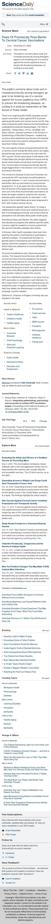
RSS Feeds (11, 834)
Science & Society (12, 352)
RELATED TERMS (35, 303)
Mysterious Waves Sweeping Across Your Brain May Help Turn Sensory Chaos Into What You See (26, 768)
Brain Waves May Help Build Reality (20, 660)
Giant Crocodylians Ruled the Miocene (21, 644)
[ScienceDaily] (18, 4)
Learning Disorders (12, 703)
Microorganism (38, 330)
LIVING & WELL (7, 716)
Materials (6, 382)
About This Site (10, 890)
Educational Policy (15, 361)
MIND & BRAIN (7, 699)
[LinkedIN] (27, 73)
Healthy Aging (13, 323)
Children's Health (14, 318)
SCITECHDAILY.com (19, 588)
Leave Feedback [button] (13, 878)
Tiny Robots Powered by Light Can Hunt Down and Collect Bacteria (26, 745)
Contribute (30, 890)
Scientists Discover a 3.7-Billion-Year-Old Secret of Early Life (24, 619)
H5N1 (34, 317)
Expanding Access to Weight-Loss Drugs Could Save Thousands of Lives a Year (24, 482)
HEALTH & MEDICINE (9, 683)
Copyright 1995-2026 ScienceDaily (20, 897)
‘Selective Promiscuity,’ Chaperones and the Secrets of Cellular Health (22, 545)
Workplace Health (11, 687)
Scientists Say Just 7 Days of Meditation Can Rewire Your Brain (23, 791)
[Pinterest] (23, 73)
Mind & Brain (9, 328)
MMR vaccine (38, 321)
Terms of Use (41, 893)
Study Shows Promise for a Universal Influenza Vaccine (24, 525)
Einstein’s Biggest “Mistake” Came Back (21, 667)
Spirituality (8, 711)
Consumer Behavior (11, 334)
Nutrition (7, 723)
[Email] (31, 73)
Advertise (42, 890)
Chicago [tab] (43, 421)
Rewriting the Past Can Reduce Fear (20, 671)
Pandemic (36, 326)
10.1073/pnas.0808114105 (17, 411)
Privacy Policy (10, 893)
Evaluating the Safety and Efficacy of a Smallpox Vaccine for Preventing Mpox (24, 459)
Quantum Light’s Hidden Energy (18, 636)
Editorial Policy (26, 893)
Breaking (6, 630)
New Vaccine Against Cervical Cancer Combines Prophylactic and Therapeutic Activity (24, 502)
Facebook (10, 853)
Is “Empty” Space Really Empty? (18, 663)
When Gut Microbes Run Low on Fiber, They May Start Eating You (25, 758)
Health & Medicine (12, 309)
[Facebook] (15, 73)
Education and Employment (13, 367)
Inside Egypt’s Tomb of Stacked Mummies (22, 648)
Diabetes (8, 695)
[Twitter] (19, 73)
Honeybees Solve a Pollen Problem (19, 640)
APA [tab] (33, 421)
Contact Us (10, 882)
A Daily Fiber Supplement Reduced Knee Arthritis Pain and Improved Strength (25, 803)
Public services (39, 313)
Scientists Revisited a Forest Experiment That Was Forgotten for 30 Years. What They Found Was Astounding (24, 611)
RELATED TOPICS (10, 303)
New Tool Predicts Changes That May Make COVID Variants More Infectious (25, 568)
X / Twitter (10, 857)
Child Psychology (14, 340)
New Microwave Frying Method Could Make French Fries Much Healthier (26, 797)
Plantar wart (37, 341)
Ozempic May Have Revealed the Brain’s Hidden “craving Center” (25, 774)
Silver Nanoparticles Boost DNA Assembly (22, 652)
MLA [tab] (25, 421)
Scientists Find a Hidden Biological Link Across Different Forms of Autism (22, 596)
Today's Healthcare (15, 314)
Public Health (13, 357)
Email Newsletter (13, 830)
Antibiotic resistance (36, 336)
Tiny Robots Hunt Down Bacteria (18, 656)
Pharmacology (10, 691)
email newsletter (36, 15)
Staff (21, 890)
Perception (8, 707)
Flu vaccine (37, 308)
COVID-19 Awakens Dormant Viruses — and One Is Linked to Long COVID (26, 752)
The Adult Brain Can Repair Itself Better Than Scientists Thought (23, 780)
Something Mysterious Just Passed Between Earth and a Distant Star (24, 603)
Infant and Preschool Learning (15, 346)
